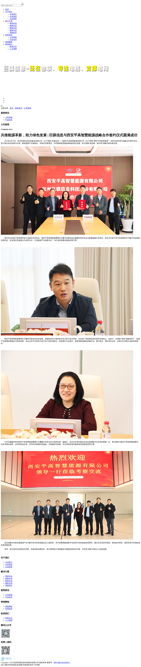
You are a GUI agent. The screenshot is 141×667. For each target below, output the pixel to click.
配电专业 (13, 28)
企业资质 (13, 16)
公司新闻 (13, 37)
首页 (7, 9)
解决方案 (8, 21)
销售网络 (8, 606)
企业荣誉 (13, 19)
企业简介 (13, 14)
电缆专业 (13, 23)
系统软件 (13, 33)
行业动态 (13, 40)
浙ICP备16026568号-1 (62, 662)
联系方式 (13, 46)
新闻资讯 (8, 35)
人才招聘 (13, 49)
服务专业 (13, 30)
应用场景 (8, 609)
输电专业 (13, 26)
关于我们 (8, 12)
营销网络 (8, 42)
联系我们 (8, 44)
